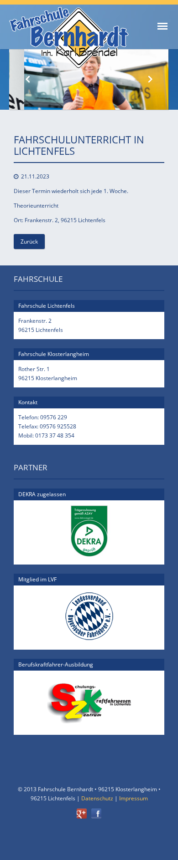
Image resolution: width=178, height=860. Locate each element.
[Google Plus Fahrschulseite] (84, 816)
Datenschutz (97, 798)
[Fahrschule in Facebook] (96, 816)
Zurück (29, 241)
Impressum (133, 798)
